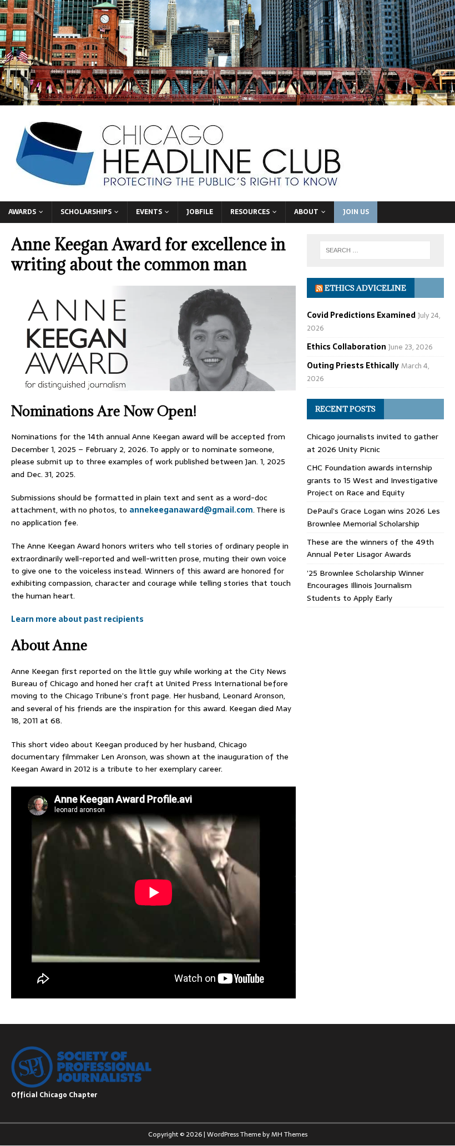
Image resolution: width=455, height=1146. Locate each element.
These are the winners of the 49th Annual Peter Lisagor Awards (370, 548)
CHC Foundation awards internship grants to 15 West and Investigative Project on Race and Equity (372, 480)
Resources (250, 211)
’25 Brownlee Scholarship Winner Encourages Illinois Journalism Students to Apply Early (365, 585)
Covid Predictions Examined (361, 315)
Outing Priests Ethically (353, 365)
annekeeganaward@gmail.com (191, 510)
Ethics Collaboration (346, 347)
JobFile (199, 211)
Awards (22, 211)
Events (149, 211)
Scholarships (86, 211)
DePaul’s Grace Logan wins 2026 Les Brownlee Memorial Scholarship (373, 517)
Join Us (356, 211)
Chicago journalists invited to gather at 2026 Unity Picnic (372, 442)
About (306, 211)
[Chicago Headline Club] (227, 99)
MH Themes (289, 1134)
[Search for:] (375, 250)
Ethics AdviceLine (365, 288)
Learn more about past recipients (77, 619)
